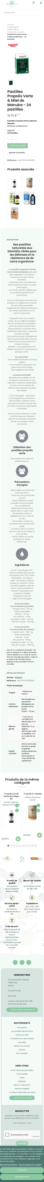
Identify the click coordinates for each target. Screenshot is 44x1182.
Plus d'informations (8, 1164)
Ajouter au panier (17, 146)
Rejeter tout (22, 1176)
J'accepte (22, 1170)
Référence (11, 680)
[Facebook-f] (15, 962)
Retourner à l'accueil (32, 32)
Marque (10, 677)
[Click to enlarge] (11, 74)
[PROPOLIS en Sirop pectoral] (14, 198)
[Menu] (3, 4)
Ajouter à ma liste (17, 152)
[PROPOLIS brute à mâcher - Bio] (14, 213)
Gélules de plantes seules (33, 798)
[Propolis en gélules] (30, 183)
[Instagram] (28, 962)
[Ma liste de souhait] (32, 4)
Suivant (35, 32)
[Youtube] (22, 962)
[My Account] (36, 4)
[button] (8, 846)
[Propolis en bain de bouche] (30, 198)
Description (12, 239)
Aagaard (18, 677)
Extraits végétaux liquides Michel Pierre (11, 803)
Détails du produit (16, 673)
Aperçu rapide (17, 810)
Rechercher (39, 12)
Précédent (29, 32)
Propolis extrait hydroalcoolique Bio (11, 796)
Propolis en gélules (33, 793)
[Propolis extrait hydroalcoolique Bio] (14, 183)
